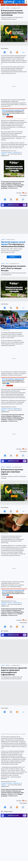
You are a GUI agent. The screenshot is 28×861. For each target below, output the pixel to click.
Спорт (7, 263)
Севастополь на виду (11, 4)
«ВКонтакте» (17, 152)
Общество (4, 116)
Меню (1, 1)
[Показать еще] (23, 52)
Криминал (6, 631)
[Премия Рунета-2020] (13, 1)
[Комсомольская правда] (8, 2)
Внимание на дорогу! (8, 811)
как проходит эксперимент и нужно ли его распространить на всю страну (13, 112)
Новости (3, 4)
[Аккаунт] (26, 1)
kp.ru (25, 193)
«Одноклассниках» (6, 152)
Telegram (3, 154)
